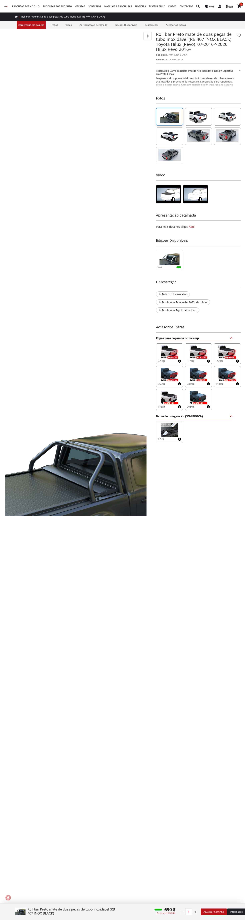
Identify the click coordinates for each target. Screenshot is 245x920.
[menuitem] (25, 6)
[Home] (16, 16)
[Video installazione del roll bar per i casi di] (168, 194)
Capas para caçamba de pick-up (177, 338)
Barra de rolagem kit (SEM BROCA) (179, 416)
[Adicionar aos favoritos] (239, 35)
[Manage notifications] (8, 897)
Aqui (191, 227)
